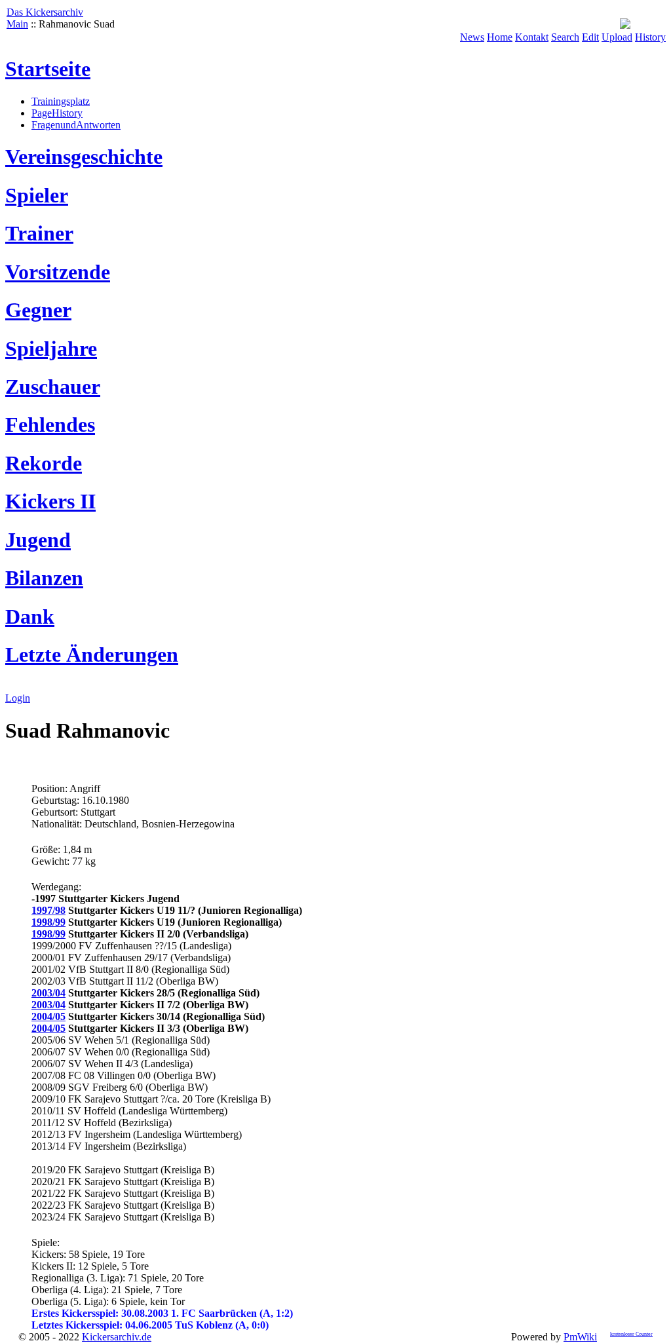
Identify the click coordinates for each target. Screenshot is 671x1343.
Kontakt (531, 37)
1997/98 (48, 910)
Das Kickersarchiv (45, 12)
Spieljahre (51, 348)
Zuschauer (52, 386)
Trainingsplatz (60, 101)
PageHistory (57, 113)
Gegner (38, 310)
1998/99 (48, 922)
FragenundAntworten (76, 124)
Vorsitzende (57, 272)
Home (499, 37)
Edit (590, 37)
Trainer (39, 233)
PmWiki (580, 1336)
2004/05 (48, 1016)
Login (17, 698)
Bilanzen (44, 578)
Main (17, 23)
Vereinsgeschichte (84, 156)
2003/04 (48, 992)
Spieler (36, 195)
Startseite (47, 69)
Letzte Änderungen (91, 654)
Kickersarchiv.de (116, 1336)
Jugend (38, 540)
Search (565, 37)
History (650, 37)
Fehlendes (50, 424)
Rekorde (43, 463)
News (472, 37)
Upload (617, 37)
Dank (29, 616)
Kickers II (50, 501)
